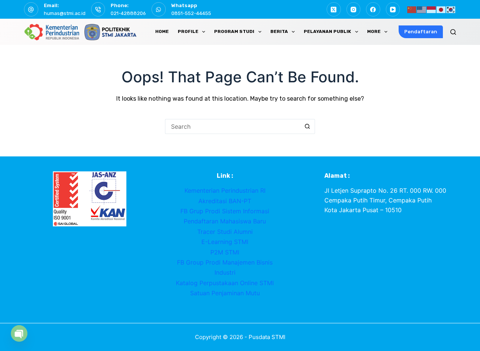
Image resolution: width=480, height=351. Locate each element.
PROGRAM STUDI (234, 31)
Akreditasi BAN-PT (224, 201)
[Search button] (307, 126)
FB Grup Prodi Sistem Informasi (224, 211)
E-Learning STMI (224, 241)
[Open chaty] (19, 333)
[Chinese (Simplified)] (412, 9)
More (374, 31)
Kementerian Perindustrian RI (225, 190)
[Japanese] (441, 9)
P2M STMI (224, 252)
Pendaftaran (420, 31)
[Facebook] (373, 9)
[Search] (453, 32)
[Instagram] (353, 9)
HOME (162, 31)
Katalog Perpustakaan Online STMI (225, 283)
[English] (422, 9)
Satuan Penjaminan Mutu (225, 293)
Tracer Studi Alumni (225, 231)
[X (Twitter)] (334, 9)
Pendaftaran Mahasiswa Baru (225, 221)
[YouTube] (393, 9)
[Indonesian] (431, 9)
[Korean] (451, 9)
